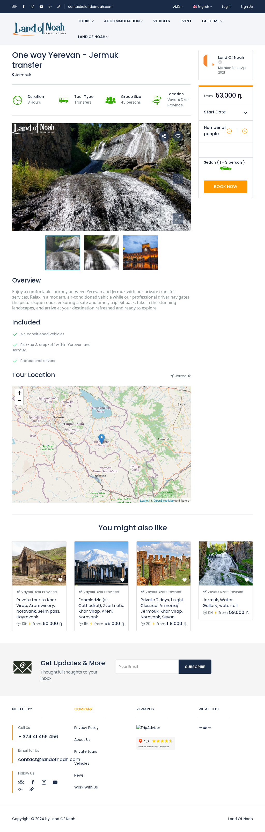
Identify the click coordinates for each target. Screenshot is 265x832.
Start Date (215, 112)
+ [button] (19, 393)
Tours (84, 21)
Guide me (211, 21)
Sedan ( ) (224, 162)
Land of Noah (92, 36)
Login (226, 6)
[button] (178, 218)
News (79, 775)
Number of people (215, 131)
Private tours (85, 751)
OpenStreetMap (164, 500)
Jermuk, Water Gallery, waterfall (220, 603)
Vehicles (161, 21)
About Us (82, 739)
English (203, 6)
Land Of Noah (231, 57)
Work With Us (86, 787)
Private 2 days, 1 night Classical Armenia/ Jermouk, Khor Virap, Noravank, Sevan (162, 608)
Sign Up (247, 6)
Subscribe (195, 666)
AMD (177, 6)
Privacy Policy (86, 727)
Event (186, 21)
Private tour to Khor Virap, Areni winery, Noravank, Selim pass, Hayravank (38, 608)
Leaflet (144, 500)
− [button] (19, 400)
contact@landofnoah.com (90, 6)
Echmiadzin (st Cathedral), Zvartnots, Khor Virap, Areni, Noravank (101, 608)
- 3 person (232, 162)
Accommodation (122, 21)
